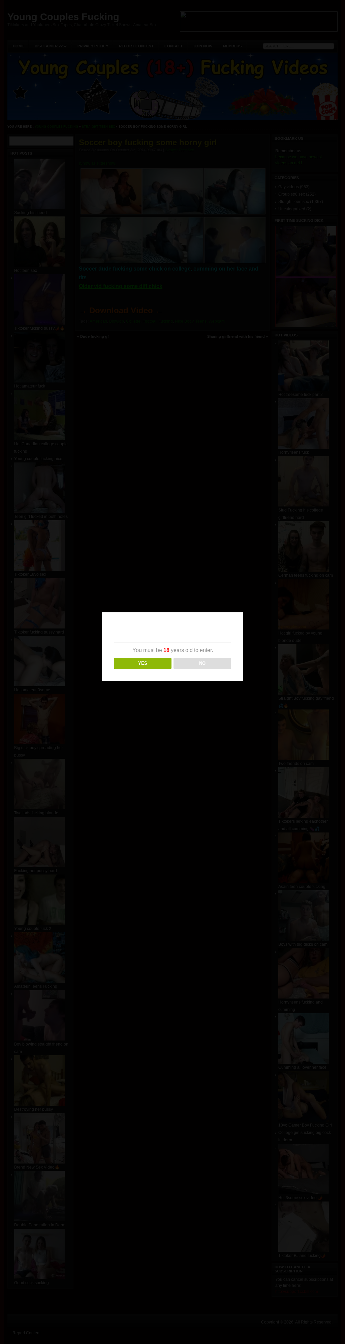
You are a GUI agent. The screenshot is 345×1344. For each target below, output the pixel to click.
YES (142, 663)
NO (202, 663)
